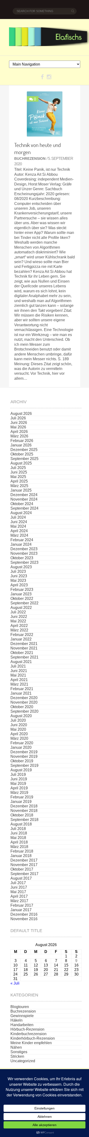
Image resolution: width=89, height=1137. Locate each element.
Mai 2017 (18, 892)
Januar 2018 (21, 856)
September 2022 (24, 603)
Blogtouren (19, 1007)
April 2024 (19, 531)
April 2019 (19, 788)
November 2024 (23, 499)
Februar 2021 (21, 689)
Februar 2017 (21, 905)
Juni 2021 (18, 671)
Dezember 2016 (23, 914)
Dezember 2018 (23, 806)
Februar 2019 (21, 797)
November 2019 (23, 756)
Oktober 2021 (21, 653)
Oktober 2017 (21, 869)
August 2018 (21, 824)
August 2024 (21, 513)
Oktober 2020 (21, 707)
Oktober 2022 (21, 599)
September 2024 (24, 508)
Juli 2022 (18, 612)
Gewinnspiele (22, 1016)
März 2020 (19, 738)
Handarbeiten (21, 1025)
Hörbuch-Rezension (27, 1029)
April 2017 (19, 896)
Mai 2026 (18, 427)
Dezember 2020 (23, 698)
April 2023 (19, 585)
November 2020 (23, 702)
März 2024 (19, 535)
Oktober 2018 (21, 815)
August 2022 (21, 608)
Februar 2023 (21, 589)
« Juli (14, 983)
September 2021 (24, 657)
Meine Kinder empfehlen (31, 1043)
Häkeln (16, 1020)
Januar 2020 (21, 747)
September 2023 (24, 562)
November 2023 (23, 553)
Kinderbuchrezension (28, 1034)
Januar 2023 (21, 594)
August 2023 (21, 567)
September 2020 (24, 711)
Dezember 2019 (23, 752)
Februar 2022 (21, 635)
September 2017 (24, 874)
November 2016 (23, 919)
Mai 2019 (18, 784)
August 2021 (21, 662)
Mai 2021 (18, 675)
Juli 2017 (18, 883)
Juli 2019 (18, 774)
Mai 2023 (18, 580)
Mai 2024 (18, 526)
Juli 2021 (18, 666)
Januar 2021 (21, 693)
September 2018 (24, 820)
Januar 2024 (21, 544)
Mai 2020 (18, 729)
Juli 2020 (18, 720)
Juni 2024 (18, 522)
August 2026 (21, 414)
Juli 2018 (18, 829)
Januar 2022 (21, 639)
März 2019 (19, 793)
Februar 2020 (21, 743)
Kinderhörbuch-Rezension (32, 1038)
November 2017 (23, 865)
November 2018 (23, 811)
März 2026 (19, 436)
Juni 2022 (18, 617)
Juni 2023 (18, 576)
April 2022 (19, 626)
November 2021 (23, 648)
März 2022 (19, 630)
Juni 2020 (18, 725)
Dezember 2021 (23, 644)
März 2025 (19, 486)
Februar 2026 (21, 441)
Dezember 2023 (23, 549)
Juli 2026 (18, 418)
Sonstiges (18, 1052)
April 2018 (19, 842)
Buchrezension (30, 158)
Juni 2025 (18, 472)
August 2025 (21, 463)
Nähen (16, 1047)
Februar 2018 (21, 851)
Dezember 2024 (23, 495)
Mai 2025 (18, 477)
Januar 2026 (21, 445)
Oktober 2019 (21, 761)
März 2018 (19, 847)
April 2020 (19, 734)
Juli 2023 (18, 571)
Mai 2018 (18, 838)
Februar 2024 (21, 540)
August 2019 (21, 770)
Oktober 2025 (21, 454)
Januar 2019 (21, 802)
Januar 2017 (21, 910)
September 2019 (24, 765)
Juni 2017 (18, 887)
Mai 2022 (18, 621)
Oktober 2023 (21, 558)
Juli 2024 (18, 517)
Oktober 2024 (21, 504)
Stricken (17, 1056)
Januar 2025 (21, 490)
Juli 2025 (18, 468)
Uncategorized (22, 1061)
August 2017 (21, 878)
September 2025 (24, 459)
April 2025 (19, 481)
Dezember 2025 (23, 450)
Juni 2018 (18, 833)
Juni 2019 (18, 779)
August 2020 (21, 716)
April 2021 (19, 680)
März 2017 (19, 901)
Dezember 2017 (23, 860)
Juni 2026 (18, 423)
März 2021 (19, 684)
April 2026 (19, 432)
